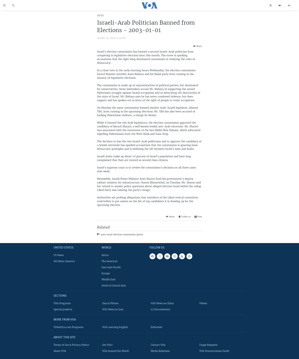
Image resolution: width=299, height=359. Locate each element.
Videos (203, 303)
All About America (64, 261)
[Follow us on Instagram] (175, 256)
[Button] (197, 46)
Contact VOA (158, 344)
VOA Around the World (115, 350)
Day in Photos (110, 303)
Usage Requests (208, 344)
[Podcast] (189, 256)
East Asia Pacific (111, 267)
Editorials (156, 327)
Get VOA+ (107, 344)
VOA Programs (62, 303)
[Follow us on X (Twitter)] (160, 256)
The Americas (110, 261)
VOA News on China (162, 303)
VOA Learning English (115, 327)
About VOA (60, 350)
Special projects (63, 309)
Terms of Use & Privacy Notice (71, 344)
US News (59, 255)
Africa (105, 255)
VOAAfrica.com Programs (68, 327)
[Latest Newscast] (289, 5)
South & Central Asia (114, 285)
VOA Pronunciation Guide (214, 350)
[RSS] (182, 256)
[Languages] (270, 5)
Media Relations (160, 350)
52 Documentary (160, 309)
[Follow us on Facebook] (152, 256)
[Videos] (280, 5)
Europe (106, 273)
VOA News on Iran (112, 309)
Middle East (109, 279)
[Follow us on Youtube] (167, 256)
